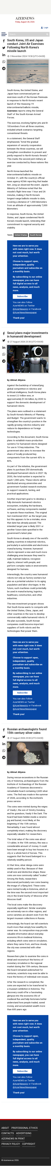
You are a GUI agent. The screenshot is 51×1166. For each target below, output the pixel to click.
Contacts (7, 1133)
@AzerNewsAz (20, 309)
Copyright (28, 1144)
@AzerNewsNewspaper (25, 312)
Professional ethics (24, 1127)
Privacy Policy (10, 1144)
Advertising (23, 1133)
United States (21, 235)
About (5, 1127)
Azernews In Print (13, 1138)
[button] (3, 41)
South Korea (35, 235)
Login (45, 27)
